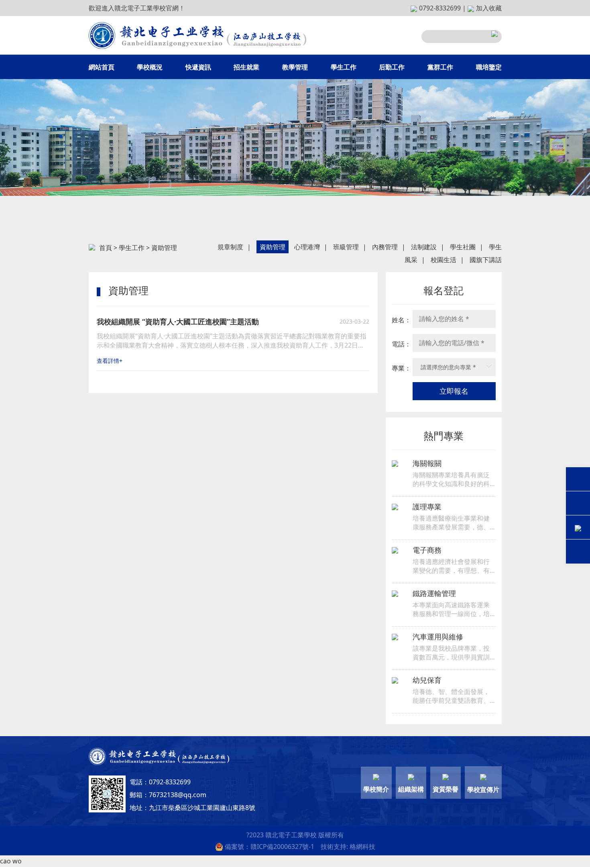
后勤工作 (392, 67)
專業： (401, 368)
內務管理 (385, 246)
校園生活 (443, 259)
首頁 (105, 247)
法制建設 (424, 246)
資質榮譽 (445, 789)
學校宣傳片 (483, 789)
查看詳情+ (109, 360)
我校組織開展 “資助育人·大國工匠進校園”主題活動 (178, 321)
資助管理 (272, 246)
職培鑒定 (489, 67)
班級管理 (346, 246)
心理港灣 (307, 246)
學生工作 (343, 67)
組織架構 (411, 789)
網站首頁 (101, 67)
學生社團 (463, 246)
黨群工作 (440, 67)
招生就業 (246, 67)
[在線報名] (578, 527)
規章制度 (230, 246)
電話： (401, 344)
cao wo (11, 861)
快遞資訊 (198, 67)
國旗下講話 (486, 259)
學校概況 (150, 67)
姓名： (401, 319)
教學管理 (295, 67)
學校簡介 (376, 789)
